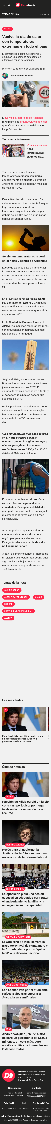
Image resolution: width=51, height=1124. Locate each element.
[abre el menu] (3, 5)
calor (38, 597)
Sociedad (18, 1093)
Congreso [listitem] (41, 14)
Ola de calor (11, 590)
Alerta (8, 618)
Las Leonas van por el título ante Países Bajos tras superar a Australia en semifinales (25, 993)
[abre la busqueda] (9, 5)
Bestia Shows (10, 1095)
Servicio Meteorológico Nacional (24, 117)
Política (10, 1093)
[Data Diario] (25, 5)
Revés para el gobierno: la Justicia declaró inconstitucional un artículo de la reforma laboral (24, 853)
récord (8, 604)
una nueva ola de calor (33, 121)
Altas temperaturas (16, 597)
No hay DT (20, 1095)
